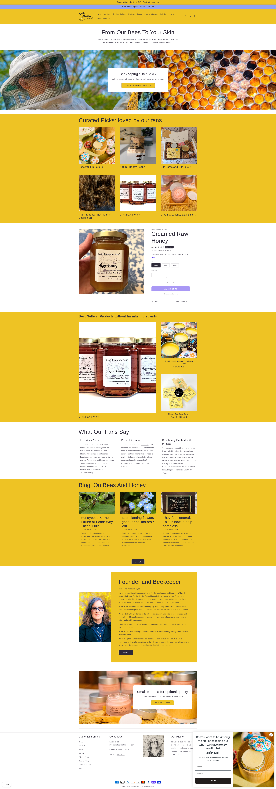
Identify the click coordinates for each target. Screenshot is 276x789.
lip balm (103, 463)
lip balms (144, 444)
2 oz (176, 265)
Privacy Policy (84, 757)
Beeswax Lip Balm (89, 167)
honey (182, 448)
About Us (82, 746)
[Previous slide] (131, 726)
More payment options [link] (171, 294)
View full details (181, 301)
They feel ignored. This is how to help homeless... (177, 522)
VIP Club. (120, 755)
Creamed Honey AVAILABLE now (138, 85)
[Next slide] (145, 726)
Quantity (154, 270)
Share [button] (156, 301)
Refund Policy (84, 761)
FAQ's (81, 749)
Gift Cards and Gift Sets (175, 167)
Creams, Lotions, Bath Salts (177, 214)
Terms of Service (85, 765)
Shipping (154, 250)
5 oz (167, 265)
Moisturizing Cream (162, 703)
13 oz (157, 265)
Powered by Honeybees (147, 786)
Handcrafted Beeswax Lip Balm (179, 361)
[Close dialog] (271, 735)
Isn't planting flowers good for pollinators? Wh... (138, 522)
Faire (81, 768)
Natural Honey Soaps (132, 167)
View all (138, 562)
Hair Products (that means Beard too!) (94, 216)
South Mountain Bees (133, 786)
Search (81, 742)
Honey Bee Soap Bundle (179, 414)
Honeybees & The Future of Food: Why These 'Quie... (97, 522)
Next (213, 780)
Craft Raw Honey (130, 214)
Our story (125, 652)
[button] (104, 18)
